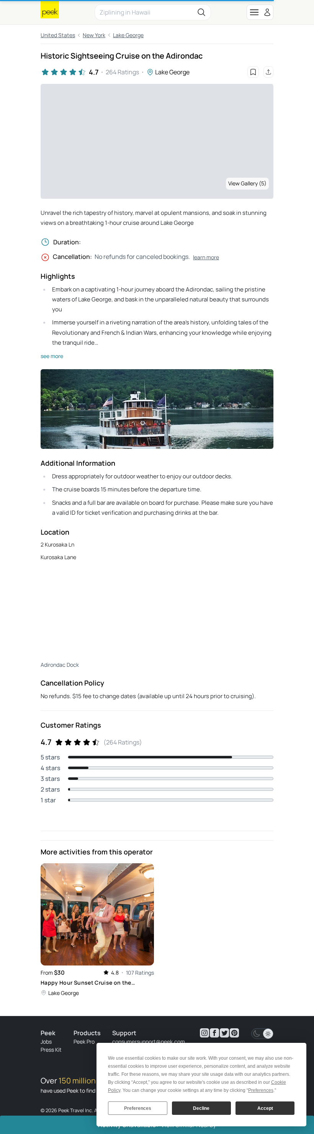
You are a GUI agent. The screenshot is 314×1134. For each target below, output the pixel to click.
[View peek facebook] (214, 1032)
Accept (265, 1108)
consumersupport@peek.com (148, 1041)
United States (58, 35)
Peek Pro (84, 1041)
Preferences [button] (260, 1090)
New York (94, 35)
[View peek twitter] (224, 1032)
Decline (201, 1108)
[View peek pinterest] (234, 1032)
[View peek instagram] (204, 1032)
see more (52, 356)
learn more (206, 257)
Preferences (137, 1108)
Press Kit (51, 1049)
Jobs (46, 1041)
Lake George (128, 35)
